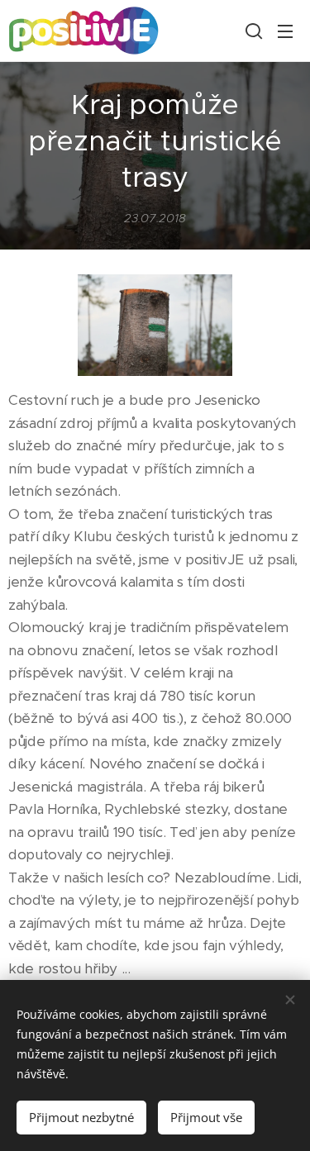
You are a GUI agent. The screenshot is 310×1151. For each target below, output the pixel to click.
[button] (252, 30)
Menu (285, 30)
